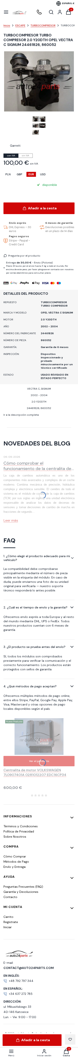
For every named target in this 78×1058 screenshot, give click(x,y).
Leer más (10, 520)
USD (43, 174)
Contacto (10, 897)
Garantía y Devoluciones (20, 892)
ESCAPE (20, 25)
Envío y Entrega (14, 867)
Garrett (15, 145)
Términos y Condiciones (20, 826)
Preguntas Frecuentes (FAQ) (23, 887)
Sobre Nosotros (14, 837)
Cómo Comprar (14, 856)
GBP (19, 174)
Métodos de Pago (16, 862)
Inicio (6, 25)
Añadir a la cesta (42, 208)
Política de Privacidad (18, 831)
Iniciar (7, 927)
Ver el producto (39, 761)
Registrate (10, 922)
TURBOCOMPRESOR (43, 25)
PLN (8, 174)
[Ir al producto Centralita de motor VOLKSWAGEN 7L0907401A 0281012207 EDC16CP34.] (39, 736)
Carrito (8, 917)
